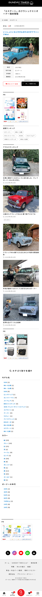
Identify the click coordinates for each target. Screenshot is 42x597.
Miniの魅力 (21, 567)
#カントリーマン (9, 136)
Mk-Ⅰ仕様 (7, 388)
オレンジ (7, 465)
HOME (6, 20)
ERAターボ (7, 422)
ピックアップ (8, 395)
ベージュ (7, 452)
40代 (5, 492)
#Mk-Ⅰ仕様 (18, 132)
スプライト (7, 410)
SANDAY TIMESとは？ (20, 563)
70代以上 (7, 501)
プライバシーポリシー (25, 574)
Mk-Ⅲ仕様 (7, 425)
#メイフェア (31, 136)
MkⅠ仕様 (7, 431)
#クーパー (7, 132)
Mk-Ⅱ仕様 (7, 385)
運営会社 (12, 574)
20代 (5, 507)
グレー (6, 443)
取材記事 (34, 563)
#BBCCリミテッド (10, 139)
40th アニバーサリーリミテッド (15, 407)
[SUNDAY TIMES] (21, 3)
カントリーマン (9, 398)
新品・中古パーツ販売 (14, 570)
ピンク (6, 455)
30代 (5, 489)
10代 (5, 504)
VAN (5, 382)
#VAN (21, 136)
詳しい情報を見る (31, 84)
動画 (29, 567)
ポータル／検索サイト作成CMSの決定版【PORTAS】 (21, 579)
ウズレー (7, 416)
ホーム (7, 563)
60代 (5, 498)
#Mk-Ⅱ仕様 (24, 139)
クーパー (7, 220)
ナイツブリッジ (9, 419)
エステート (13, 20)
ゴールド (7, 477)
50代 (5, 495)
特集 (12, 567)
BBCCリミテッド (9, 404)
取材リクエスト (30, 570)
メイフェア (7, 401)
